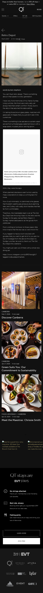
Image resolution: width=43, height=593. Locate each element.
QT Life (24, 16)
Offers (15, 16)
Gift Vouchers (36, 16)
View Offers (31, 4)
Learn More (21, 533)
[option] (21, 3)
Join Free (21, 541)
